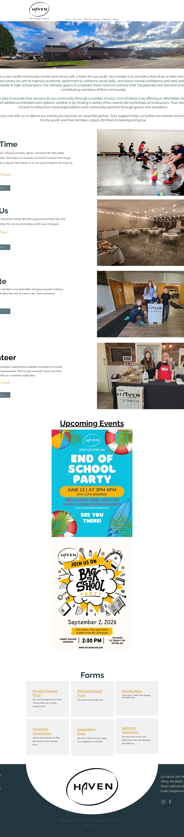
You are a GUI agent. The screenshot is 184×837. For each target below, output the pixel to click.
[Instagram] (163, 801)
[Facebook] (170, 801)
